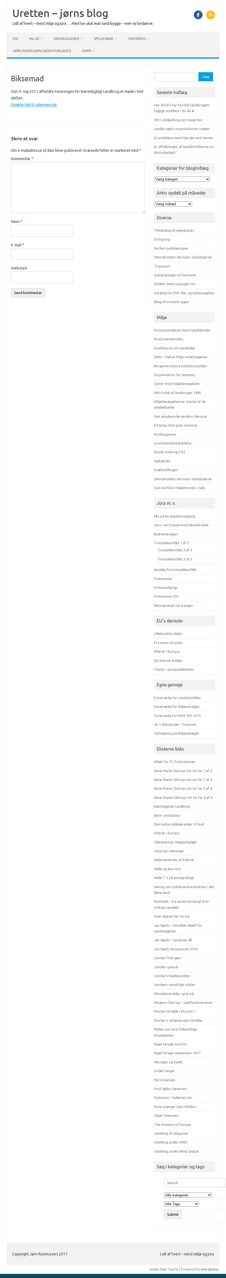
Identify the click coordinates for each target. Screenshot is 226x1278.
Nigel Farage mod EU (170, 1044)
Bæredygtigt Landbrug (172, 806)
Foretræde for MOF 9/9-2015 (177, 716)
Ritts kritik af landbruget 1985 (177, 393)
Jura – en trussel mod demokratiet (181, 525)
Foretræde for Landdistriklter (177, 698)
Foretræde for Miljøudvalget (177, 706)
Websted (19, 268)
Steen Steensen (166, 1115)
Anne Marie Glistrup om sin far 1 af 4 (183, 771)
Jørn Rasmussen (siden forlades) (41, 51)
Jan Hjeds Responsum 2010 (176, 949)
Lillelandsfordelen (168, 633)
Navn (16, 221)
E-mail (17, 245)
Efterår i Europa (166, 651)
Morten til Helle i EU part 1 (175, 1011)
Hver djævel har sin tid (171, 916)
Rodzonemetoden (168, 339)
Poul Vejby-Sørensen (170, 1089)
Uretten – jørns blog (60, 13)
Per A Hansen (164, 1080)
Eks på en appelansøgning (174, 516)
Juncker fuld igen (167, 958)
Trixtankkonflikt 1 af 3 (171, 543)
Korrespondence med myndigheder (182, 330)
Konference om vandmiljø (174, 348)
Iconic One (158, 1269)
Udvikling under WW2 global (176, 1151)
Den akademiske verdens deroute (180, 416)
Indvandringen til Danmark (175, 275)
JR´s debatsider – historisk (175, 724)
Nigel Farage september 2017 (177, 1053)
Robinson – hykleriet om (173, 1097)
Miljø (34, 39)
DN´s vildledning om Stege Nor (178, 120)
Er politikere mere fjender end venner (183, 138)
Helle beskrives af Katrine (174, 860)
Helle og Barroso (167, 869)
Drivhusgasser (66, 39)
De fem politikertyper (171, 248)
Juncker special (166, 967)
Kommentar (22, 159)
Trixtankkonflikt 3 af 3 (174, 559)
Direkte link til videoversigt (34, 105)
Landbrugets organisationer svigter (182, 129)
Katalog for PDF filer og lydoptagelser (184, 293)
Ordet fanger (164, 1071)
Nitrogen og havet (168, 1062)
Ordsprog (137, 39)
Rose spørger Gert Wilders (175, 1107)
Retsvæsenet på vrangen (173, 605)
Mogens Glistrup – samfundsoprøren (183, 1002)
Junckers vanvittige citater (174, 984)
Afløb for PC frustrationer (174, 762)
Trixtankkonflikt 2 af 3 (174, 550)
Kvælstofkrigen (166, 470)
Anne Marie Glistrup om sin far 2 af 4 (183, 779)
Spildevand (104, 39)
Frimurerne (163, 579)
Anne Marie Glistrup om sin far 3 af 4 (183, 788)
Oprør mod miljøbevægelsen (177, 383)
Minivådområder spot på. (174, 994)
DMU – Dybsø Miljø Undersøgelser (181, 357)
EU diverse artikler (168, 660)
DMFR (87, 51)
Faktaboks (162, 461)
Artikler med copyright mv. (175, 284)
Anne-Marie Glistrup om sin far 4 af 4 (183, 797)
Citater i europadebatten (174, 669)
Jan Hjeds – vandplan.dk (173, 940)
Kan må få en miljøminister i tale (179, 488)
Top (213, 1265)
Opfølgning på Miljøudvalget (176, 733)
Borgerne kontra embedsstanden (180, 366)
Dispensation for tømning (174, 375)
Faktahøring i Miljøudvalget (175, 842)
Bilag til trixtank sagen (171, 302)
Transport (162, 266)
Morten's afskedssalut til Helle (178, 1020)
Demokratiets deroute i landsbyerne (183, 257)
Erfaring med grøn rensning (175, 425)
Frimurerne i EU (166, 596)
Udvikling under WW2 (171, 1142)
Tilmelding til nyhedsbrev (174, 230)
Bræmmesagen (166, 534)
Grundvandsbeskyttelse (173, 443)
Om (15, 39)
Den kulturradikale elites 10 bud (179, 824)
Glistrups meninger (169, 851)
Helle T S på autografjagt (174, 878)
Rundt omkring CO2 (169, 452)
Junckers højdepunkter (172, 976)
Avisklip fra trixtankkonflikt (175, 569)
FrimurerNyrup (165, 587)
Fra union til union (168, 643)
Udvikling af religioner (171, 1133)
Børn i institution (167, 815)
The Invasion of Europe (172, 1124)
